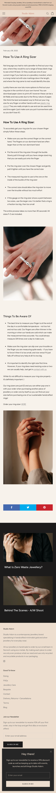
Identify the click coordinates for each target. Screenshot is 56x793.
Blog (5, 707)
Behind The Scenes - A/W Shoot (24, 610)
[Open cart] (52, 13)
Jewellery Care (9, 685)
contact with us (40, 369)
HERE (23, 404)
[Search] (47, 13)
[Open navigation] (3, 13)
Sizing (5, 676)
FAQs (5, 680)
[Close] (51, 752)
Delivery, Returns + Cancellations (17, 698)
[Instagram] (4, 661)
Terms (6, 703)
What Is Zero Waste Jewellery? (23, 567)
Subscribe (28, 784)
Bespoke (7, 689)
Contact (6, 694)
